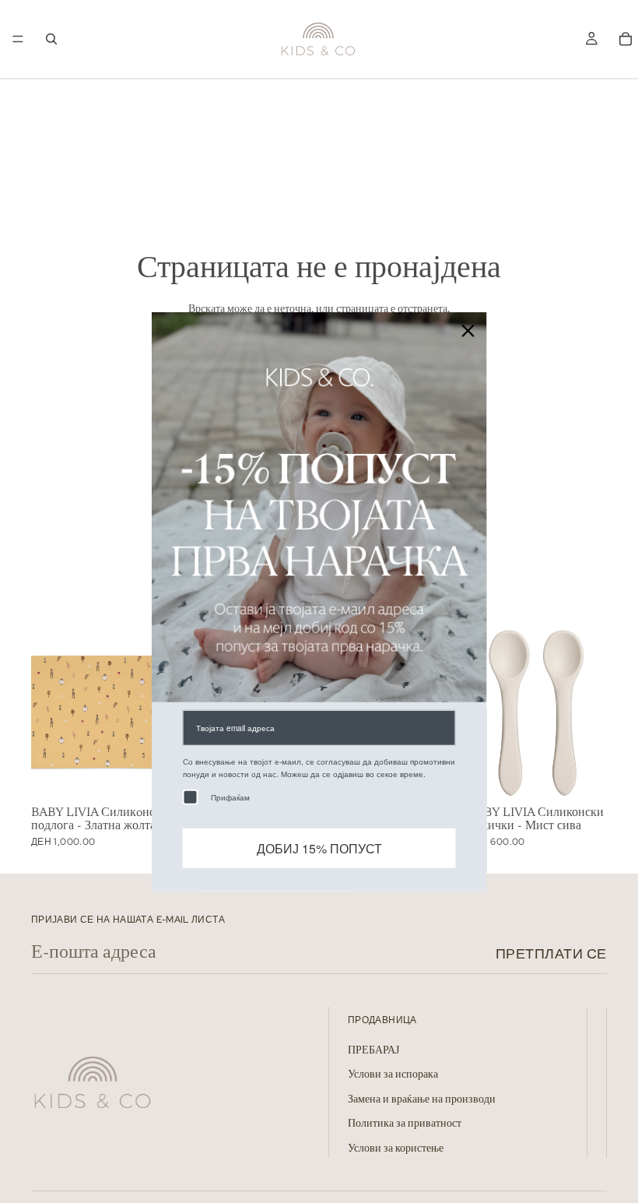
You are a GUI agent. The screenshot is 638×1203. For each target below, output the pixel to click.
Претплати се (551, 953)
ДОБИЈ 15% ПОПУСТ (319, 848)
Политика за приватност (404, 1125)
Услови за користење (395, 1149)
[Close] (468, 330)
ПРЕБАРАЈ (373, 1051)
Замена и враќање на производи (422, 1100)
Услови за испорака (393, 1076)
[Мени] (18, 39)
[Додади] (146, 776)
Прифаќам (230, 797)
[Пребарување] (51, 39)
